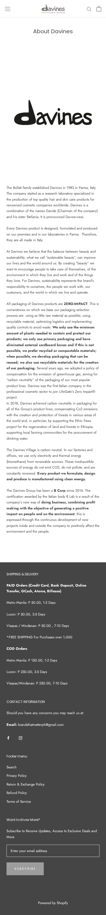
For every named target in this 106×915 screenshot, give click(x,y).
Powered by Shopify (53, 902)
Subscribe (25, 868)
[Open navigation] (7, 9)
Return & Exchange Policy (26, 784)
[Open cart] (98, 8)
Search (12, 767)
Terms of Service (19, 801)
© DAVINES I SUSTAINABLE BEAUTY (53, 896)
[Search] (89, 9)
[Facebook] (8, 738)
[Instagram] (20, 738)
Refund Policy (17, 792)
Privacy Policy (17, 775)
